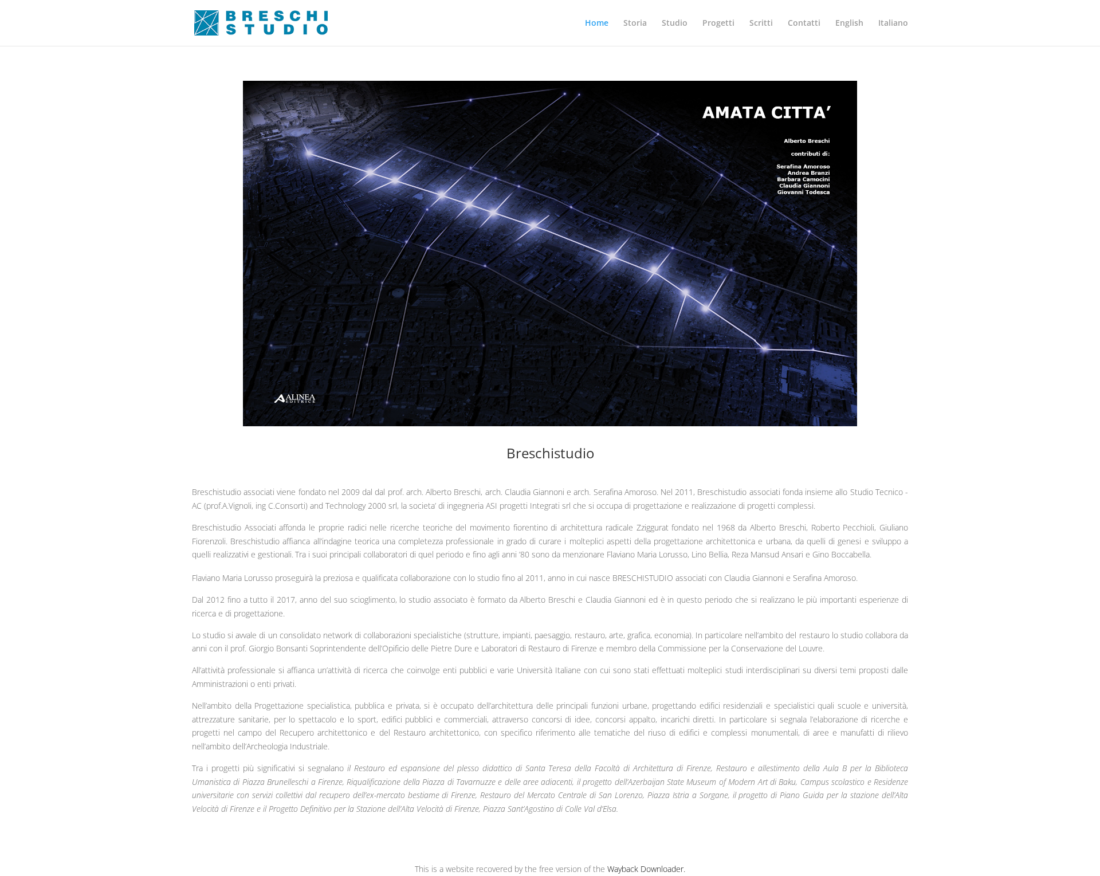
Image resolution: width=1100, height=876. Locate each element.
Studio (675, 23)
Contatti (804, 23)
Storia (635, 23)
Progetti (718, 23)
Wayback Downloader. (646, 868)
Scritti (761, 23)
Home (596, 23)
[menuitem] (849, 32)
